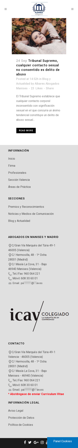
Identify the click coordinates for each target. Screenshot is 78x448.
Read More (26, 130)
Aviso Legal (15, 410)
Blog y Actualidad (19, 221)
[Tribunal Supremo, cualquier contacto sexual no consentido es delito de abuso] (39, 36)
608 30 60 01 (29, 278)
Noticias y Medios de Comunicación (31, 214)
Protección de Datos (21, 417)
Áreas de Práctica (19, 187)
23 (37, 88)
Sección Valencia (19, 180)
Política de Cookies (20, 424)
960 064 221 (32, 273)
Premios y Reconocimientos (26, 206)
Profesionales (17, 172)
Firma (11, 165)
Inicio (11, 158)
